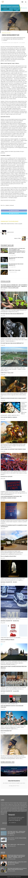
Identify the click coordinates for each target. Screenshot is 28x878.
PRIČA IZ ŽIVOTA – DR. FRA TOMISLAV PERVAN (17, 838)
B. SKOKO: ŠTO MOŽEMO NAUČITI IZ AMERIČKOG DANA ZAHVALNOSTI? (14, 526)
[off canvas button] (22, 2)
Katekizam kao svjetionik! (6, 476)
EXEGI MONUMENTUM (6, 730)
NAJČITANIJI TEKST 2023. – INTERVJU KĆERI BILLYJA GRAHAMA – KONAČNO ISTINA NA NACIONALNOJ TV (16, 832)
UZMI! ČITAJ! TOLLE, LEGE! (14, 270)
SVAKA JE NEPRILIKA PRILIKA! (7, 639)
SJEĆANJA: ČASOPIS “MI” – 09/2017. (9, 582)
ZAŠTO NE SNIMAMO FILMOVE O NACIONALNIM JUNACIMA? (12, 706)
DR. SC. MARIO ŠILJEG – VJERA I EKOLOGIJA (16, 844)
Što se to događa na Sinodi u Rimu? (8, 556)
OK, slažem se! (12, 822)
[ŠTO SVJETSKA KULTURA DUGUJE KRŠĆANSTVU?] (4, 259)
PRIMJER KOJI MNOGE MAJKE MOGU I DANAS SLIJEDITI (13, 398)
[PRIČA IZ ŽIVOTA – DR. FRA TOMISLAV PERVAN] (4, 840)
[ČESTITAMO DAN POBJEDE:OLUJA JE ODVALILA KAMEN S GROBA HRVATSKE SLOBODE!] (4, 870)
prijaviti (20, 223)
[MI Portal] (3, 1)
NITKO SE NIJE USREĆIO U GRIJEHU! (9, 417)
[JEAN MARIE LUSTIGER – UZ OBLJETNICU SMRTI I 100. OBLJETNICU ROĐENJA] (4, 863)
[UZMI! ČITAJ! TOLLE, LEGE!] (4, 272)
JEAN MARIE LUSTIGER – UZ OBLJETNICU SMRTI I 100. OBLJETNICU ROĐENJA (17, 862)
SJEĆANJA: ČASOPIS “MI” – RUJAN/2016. (10, 620)
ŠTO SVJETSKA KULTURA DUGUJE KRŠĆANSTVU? (16, 258)
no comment (22, 42)
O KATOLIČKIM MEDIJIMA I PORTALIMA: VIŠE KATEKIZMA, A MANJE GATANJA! (11, 497)
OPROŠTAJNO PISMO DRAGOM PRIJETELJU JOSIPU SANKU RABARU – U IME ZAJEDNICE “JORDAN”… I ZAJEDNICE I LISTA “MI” (16, 856)
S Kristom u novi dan (7, 42)
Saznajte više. (17, 820)
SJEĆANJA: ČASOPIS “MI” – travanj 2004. (10, 691)
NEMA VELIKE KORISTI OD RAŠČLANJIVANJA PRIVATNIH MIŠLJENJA (14, 667)
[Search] (26, 2)
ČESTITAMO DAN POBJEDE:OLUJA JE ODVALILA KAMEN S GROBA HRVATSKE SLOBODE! (17, 869)
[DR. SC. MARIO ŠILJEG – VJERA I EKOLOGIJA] (4, 846)
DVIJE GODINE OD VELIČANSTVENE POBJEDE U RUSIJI (13, 449)
